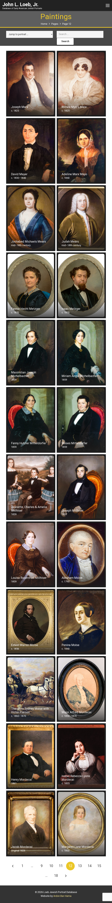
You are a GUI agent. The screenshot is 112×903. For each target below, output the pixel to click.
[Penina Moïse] (81, 622)
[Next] (65, 875)
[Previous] (13, 866)
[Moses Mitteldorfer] (81, 420)
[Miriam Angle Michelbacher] (81, 353)
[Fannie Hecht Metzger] (30, 285)
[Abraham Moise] (81, 554)
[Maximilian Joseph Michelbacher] (30, 353)
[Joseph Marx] (30, 83)
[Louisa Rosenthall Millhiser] (30, 554)
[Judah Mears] (81, 218)
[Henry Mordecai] (30, 756)
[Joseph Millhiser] (81, 487)
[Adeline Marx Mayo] (81, 151)
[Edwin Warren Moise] (30, 622)
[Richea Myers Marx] (81, 83)
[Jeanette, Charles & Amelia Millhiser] (30, 487)
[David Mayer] (30, 151)
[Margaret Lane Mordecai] (81, 823)
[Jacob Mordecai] (30, 823)
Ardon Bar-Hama (62, 896)
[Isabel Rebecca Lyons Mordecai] (81, 756)
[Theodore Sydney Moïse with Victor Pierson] (30, 689)
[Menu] (108, 5)
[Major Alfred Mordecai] (81, 689)
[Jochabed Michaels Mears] (30, 218)
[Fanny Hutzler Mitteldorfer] (30, 420)
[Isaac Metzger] (81, 285)
